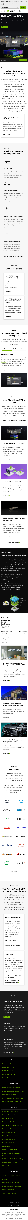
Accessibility (9, 1214)
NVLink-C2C (19, 1098)
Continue (23, 7)
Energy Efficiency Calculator (10, 1135)
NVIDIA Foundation (7, 1186)
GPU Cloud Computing (8, 1139)
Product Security (11, 1216)
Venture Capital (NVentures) (10, 1182)
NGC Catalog (6, 1146)
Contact (19, 1216)
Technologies (6, 1193)
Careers (14, 1193)
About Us (5, 1175)
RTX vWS (3, 361)
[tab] (7, 349)
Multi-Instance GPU (8, 1098)
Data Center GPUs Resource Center (12, 1125)
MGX (22, 1091)
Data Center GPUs (7, 1064)
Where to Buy (6, 1166)
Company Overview (15, 1175)
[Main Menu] (2, 11)
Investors (5, 1179)
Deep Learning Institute (9, 1132)
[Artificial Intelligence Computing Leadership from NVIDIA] (11, 11)
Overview (3, 60)
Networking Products (8, 1074)
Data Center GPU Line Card (10, 1122)
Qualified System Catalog (9, 1162)
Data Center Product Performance (12, 1129)
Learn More (8, 291)
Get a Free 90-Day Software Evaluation (12, 946)
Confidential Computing (9, 1094)
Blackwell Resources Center (10, 1115)
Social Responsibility (8, 1189)
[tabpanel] (14, 371)
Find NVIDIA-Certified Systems (10, 941)
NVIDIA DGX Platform (8, 1067)
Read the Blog (6, 134)
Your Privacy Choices (18, 1212)
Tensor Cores (18, 1101)
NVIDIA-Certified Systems (9, 1149)
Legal (3, 1214)
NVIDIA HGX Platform (8, 1071)
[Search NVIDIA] (4, 10)
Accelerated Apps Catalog (10, 1111)
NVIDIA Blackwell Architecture (11, 1087)
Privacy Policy (7, 1212)
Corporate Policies (20, 1214)
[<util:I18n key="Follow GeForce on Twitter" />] (14, 1205)
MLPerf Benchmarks (8, 1142)
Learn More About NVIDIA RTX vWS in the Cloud (13, 976)
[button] (20, 11)
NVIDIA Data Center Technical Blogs (12, 1159)
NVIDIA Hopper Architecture (10, 1091)
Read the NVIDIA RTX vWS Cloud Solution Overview (12, 981)
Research (18, 1186)
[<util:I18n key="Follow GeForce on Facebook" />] (8, 1205)
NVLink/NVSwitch (7, 1101)
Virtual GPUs (6, 1078)
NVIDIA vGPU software (9, 99)
